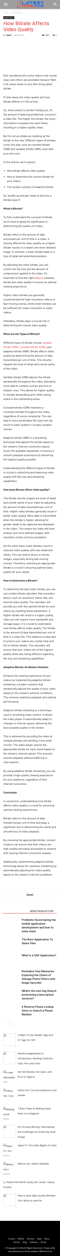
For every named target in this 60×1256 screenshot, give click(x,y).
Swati (8, 35)
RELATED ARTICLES (15, 911)
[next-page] (11, 1023)
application (17, 12)
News (47, 1238)
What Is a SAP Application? (39, 955)
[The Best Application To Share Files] (11, 943)
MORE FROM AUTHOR (41, 911)
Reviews (30, 1238)
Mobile (21, 1238)
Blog (25, 1242)
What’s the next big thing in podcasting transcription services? (39, 994)
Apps (39, 1238)
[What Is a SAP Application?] (11, 959)
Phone (43, 1242)
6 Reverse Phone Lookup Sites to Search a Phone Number (38, 1010)
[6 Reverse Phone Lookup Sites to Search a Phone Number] (11, 1010)
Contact (11, 1238)
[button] (5, 4)
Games (17, 1242)
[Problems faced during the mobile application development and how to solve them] (11, 923)
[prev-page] (5, 1023)
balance (39, 277)
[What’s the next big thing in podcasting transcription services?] (11, 994)
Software (34, 1242)
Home (6, 12)
